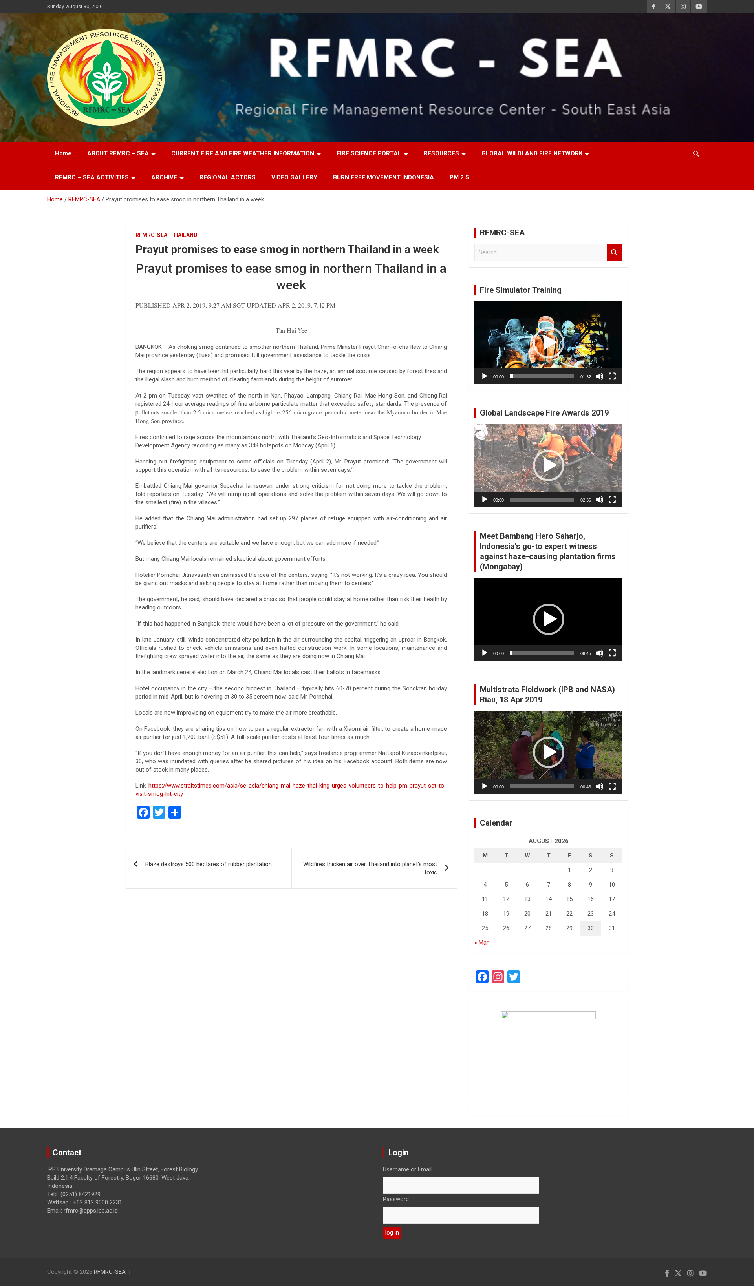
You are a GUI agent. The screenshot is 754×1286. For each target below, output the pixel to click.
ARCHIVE (164, 177)
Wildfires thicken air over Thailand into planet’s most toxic (370, 868)
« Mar (481, 942)
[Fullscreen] (612, 376)
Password (396, 1199)
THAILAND (184, 235)
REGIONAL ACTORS (227, 177)
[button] (548, 342)
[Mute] (600, 376)
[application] (548, 342)
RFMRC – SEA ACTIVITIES (92, 177)
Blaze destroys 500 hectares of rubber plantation (208, 864)
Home (63, 153)
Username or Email (407, 1169)
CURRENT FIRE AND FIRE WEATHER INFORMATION (242, 153)
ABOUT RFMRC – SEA (118, 153)
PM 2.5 (459, 177)
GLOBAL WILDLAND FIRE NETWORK (531, 153)
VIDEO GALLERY (294, 177)
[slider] (542, 376)
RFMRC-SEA (151, 235)
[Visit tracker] (548, 1042)
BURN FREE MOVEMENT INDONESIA (383, 177)
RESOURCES (441, 153)
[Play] (485, 376)
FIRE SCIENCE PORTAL (369, 153)
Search (614, 252)
